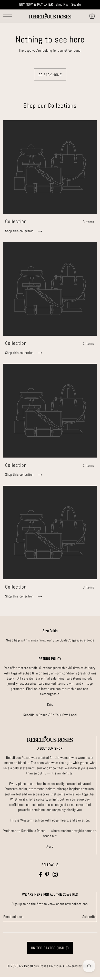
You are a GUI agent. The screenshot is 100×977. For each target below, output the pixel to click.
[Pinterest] (47, 874)
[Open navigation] (9, 16)
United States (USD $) (50, 948)
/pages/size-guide (81, 640)
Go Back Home (50, 75)
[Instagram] (55, 874)
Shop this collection (20, 231)
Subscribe (89, 917)
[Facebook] (40, 874)
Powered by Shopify (79, 966)
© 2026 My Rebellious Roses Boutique (35, 966)
